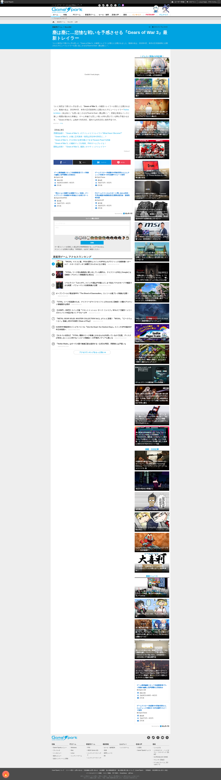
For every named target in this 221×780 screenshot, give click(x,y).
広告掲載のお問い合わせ (91, 770)
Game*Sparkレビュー (60, 747)
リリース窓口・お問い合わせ (74, 770)
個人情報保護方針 (111, 770)
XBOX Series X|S (92, 750)
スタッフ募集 (107, 773)
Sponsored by (118, 213)
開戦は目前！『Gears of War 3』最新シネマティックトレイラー (80, 147)
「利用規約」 (79, 249)
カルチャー (123, 744)
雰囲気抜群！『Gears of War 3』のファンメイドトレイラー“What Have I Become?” (88, 133)
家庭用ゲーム (90, 15)
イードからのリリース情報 (94, 773)
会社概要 (102, 770)
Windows (74, 747)
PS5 (88, 747)
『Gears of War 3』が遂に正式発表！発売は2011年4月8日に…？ (80, 136)
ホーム (55, 15)
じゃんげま (157, 747)
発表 (105, 750)
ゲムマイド (163, 15)
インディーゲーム (76, 756)
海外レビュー (57, 756)
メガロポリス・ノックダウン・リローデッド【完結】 (161, 752)
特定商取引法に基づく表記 (160, 770)
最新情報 (106, 744)
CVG (61, 123)
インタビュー (57, 753)
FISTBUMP (150, 15)
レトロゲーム (125, 747)
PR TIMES (115, 773)
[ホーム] (53, 22)
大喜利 (139, 747)
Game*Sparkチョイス (144, 750)
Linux (72, 753)
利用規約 (148, 770)
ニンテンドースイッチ (94, 758)
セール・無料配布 (109, 747)
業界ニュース (108, 753)
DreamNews (123, 773)
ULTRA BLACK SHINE (161, 757)
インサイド (136, 15)
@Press (130, 773)
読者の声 (115, 15)
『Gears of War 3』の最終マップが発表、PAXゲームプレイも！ (80, 143)
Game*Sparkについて (58, 770)
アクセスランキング (60, 18)
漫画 (125, 15)
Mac (72, 750)
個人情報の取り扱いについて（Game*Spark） (131, 770)
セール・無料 (104, 15)
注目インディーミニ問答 (60, 758)
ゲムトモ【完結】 (159, 760)
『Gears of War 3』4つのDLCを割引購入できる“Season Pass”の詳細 (82, 140)
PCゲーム (77, 15)
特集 (65, 15)
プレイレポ (56, 750)
